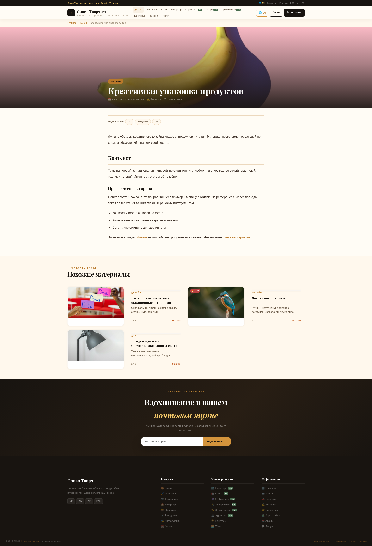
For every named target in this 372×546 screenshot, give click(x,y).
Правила (362, 541)
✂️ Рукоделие (169, 515)
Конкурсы (139, 15)
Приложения (231, 9)
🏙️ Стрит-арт (221, 488)
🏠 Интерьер (168, 504)
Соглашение (341, 541)
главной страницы (238, 237)
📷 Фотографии (170, 499)
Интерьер (176, 9)
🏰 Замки (166, 526)
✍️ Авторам (269, 504)
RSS (292, 3)
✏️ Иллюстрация (223, 510)
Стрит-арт (193, 9)
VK (298, 3)
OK (89, 501)
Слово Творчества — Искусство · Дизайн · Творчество (94, 3)
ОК (156, 121)
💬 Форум (267, 526)
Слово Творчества (86, 480)
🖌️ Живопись (169, 493)
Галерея (153, 15)
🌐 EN (262, 3)
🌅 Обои (216, 526)
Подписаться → (217, 441)
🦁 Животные (169, 510)
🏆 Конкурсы (218, 521)
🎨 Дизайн (167, 488)
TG (303, 3)
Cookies (352, 541)
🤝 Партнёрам (270, 510)
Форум (165, 15)
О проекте (272, 3)
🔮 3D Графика (222, 499)
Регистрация (294, 12)
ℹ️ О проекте (269, 488)
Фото (164, 9)
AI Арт (211, 9)
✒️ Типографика (223, 504)
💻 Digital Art (221, 515)
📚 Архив (267, 521)
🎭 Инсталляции (170, 521)
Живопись (151, 9)
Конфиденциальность (322, 541)
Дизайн (138, 9)
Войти (276, 12)
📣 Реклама (269, 499)
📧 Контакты (269, 493)
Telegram (143, 121)
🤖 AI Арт (219, 493)
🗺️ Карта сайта (271, 515)
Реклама (283, 3)
